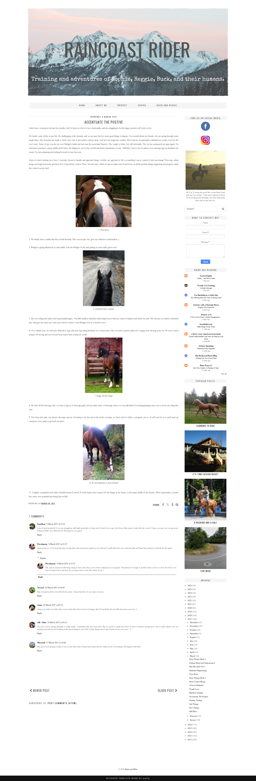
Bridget (122, 105)
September (194, 633)
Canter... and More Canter (206, 278)
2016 (190, 725)
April (192, 652)
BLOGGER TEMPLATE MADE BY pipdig (128, 778)
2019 (190, 612)
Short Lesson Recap (197, 682)
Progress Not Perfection (206, 307)
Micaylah (41, 643)
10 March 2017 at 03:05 (55, 588)
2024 (190, 593)
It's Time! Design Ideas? (205, 474)
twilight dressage (206, 288)
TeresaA (40, 588)
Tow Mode (205, 570)
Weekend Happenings (198, 670)
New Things (194, 708)
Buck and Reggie (167, 105)
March (192, 656)
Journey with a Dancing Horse (206, 305)
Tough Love (194, 689)
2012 (190, 740)
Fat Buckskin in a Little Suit (206, 295)
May (191, 648)
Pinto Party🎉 (206, 365)
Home (82, 105)
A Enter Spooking (206, 346)
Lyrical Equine (206, 276)
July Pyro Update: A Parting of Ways (206, 368)
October (193, 630)
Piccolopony (42, 544)
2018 (190, 615)
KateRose (41, 524)
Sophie (142, 105)
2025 (190, 589)
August (193, 637)
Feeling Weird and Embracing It (202, 663)
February (193, 716)
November (194, 626)
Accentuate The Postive (198, 697)
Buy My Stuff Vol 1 (197, 667)
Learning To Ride (205, 425)
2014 (190, 732)
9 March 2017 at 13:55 (55, 524)
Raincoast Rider (131, 769)
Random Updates (196, 693)
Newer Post (41, 690)
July (191, 641)
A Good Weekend (196, 685)
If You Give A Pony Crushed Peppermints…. (206, 317)
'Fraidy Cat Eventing (206, 285)
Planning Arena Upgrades (206, 348)
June (191, 645)
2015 (190, 728)
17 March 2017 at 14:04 (56, 643)
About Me (101, 105)
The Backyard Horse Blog (206, 356)
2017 (190, 619)
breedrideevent (206, 324)
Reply (39, 535)
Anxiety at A (206, 315)
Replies (43, 558)
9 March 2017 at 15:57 (58, 544)
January (193, 720)
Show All (223, 374)
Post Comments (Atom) (62, 703)
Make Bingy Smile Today (206, 327)
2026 (190, 585)
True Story (193, 674)
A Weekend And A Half (205, 522)
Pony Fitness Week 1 (197, 678)
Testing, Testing (195, 700)
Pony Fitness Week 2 (197, 659)
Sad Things (193, 704)
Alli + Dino (41, 622)
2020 (190, 608)
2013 (190, 736)
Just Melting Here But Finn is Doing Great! (206, 298)
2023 (190, 597)
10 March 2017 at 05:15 (53, 605)
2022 (190, 600)
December (194, 622)
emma (39, 605)
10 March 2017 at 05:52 (57, 622)
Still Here (193, 711)
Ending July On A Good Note (206, 358)
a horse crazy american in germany (206, 334)
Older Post (166, 690)
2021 (190, 604)
